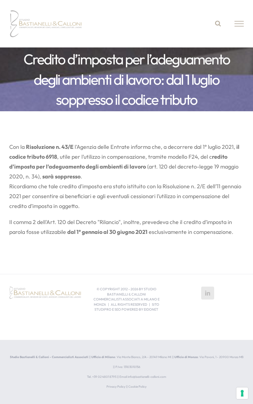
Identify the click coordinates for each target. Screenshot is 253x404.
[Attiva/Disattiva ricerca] (218, 23)
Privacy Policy (115, 387)
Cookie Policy (137, 387)
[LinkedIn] (207, 293)
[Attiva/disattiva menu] (239, 24)
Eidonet (151, 309)
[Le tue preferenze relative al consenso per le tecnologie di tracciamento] (242, 393)
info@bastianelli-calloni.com (147, 377)
